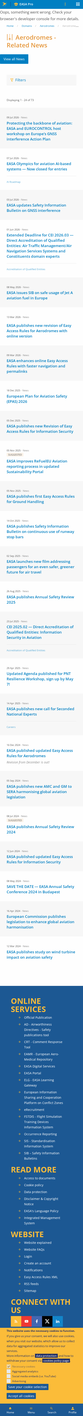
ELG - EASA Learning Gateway (39, 1082)
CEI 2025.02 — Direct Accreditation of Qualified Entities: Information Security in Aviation (40, 632)
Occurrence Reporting (40, 1134)
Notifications (33, 1270)
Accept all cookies (21, 1396)
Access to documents (39, 1178)
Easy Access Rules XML (41, 1277)
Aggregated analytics (25, 1371)
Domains (27, 25)
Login (28, 1256)
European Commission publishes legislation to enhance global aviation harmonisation (40, 922)
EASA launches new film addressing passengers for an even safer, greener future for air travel (40, 567)
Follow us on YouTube (26, 1321)
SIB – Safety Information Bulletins (42, 1155)
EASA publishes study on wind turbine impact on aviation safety (41, 954)
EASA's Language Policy (41, 1211)
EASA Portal (32, 1073)
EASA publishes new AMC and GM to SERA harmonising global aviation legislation (39, 792)
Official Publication (38, 1017)
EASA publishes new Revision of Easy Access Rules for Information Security (40, 428)
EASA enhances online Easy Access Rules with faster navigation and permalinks (37, 366)
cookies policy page (56, 1361)
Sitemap (30, 1291)
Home (10, 25)
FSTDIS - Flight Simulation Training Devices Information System (43, 1121)
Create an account (37, 1263)
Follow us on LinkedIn (57, 1321)
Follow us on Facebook (37, 1321)
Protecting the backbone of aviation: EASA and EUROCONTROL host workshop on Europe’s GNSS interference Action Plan (39, 131)
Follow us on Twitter (47, 1321)
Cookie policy (33, 1185)
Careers (11, 727)
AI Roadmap (14, 181)
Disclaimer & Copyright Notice (41, 1201)
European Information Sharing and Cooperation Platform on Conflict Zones (43, 1097)
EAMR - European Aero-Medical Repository (41, 1056)
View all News (14, 59)
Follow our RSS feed (16, 1321)
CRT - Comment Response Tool (43, 1044)
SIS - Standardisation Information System (39, 1143)
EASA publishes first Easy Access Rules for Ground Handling (41, 499)
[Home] (10, 1410)
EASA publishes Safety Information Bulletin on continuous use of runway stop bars (40, 531)
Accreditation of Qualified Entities (26, 269)
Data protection (35, 1192)
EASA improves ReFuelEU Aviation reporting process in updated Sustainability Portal (37, 466)
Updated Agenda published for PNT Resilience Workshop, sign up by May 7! (40, 679)
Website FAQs (34, 1249)
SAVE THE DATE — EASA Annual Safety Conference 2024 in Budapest (40, 889)
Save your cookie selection (27, 1387)
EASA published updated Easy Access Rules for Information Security (40, 859)
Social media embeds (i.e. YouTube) (34, 1376)
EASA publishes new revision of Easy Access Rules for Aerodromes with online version (39, 331)
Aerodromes (47, 25)
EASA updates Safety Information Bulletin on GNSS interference (36, 208)
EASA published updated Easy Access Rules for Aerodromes (40, 753)
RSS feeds (31, 1284)
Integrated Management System (42, 1220)
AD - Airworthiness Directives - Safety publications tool (38, 1029)
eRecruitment (34, 1110)
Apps (78, 4)
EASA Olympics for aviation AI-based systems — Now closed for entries (39, 166)
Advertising (19, 1381)
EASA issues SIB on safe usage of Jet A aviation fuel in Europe (40, 295)
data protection (46, 1356)
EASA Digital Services (39, 1066)
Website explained (38, 1242)
